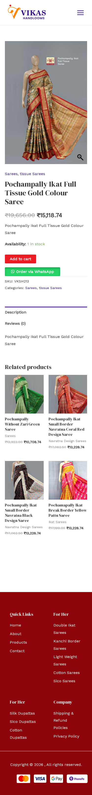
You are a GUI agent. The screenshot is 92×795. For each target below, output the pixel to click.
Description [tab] (15, 312)
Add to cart (20, 259)
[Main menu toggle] (80, 12)
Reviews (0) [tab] (15, 323)
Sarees (11, 173)
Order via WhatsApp (35, 271)
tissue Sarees (32, 173)
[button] (32, 271)
